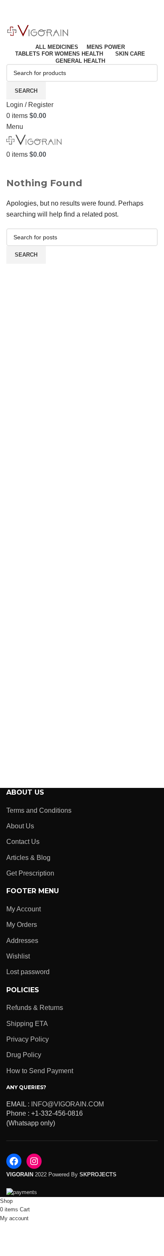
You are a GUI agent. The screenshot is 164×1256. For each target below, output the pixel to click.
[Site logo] (38, 31)
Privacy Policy (27, 1039)
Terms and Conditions (38, 810)
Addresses (22, 940)
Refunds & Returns (34, 1007)
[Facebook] (13, 1161)
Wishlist (18, 956)
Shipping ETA (27, 1023)
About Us (20, 826)
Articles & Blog (28, 857)
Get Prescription (30, 873)
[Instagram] (34, 1161)
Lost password (28, 971)
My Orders (21, 924)
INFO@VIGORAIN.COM (67, 1104)
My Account (23, 909)
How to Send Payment (39, 1070)
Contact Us (23, 841)
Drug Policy (23, 1054)
